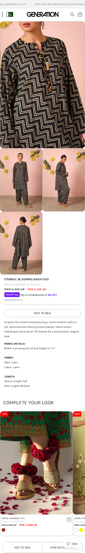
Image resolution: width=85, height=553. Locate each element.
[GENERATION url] (42, 14)
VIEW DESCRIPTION (62, 547)
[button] (72, 14)
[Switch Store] (10, 14)
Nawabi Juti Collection (13, 521)
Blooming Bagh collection (22, 284)
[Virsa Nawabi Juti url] (36, 462)
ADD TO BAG (42, 313)
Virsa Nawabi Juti (13, 518)
